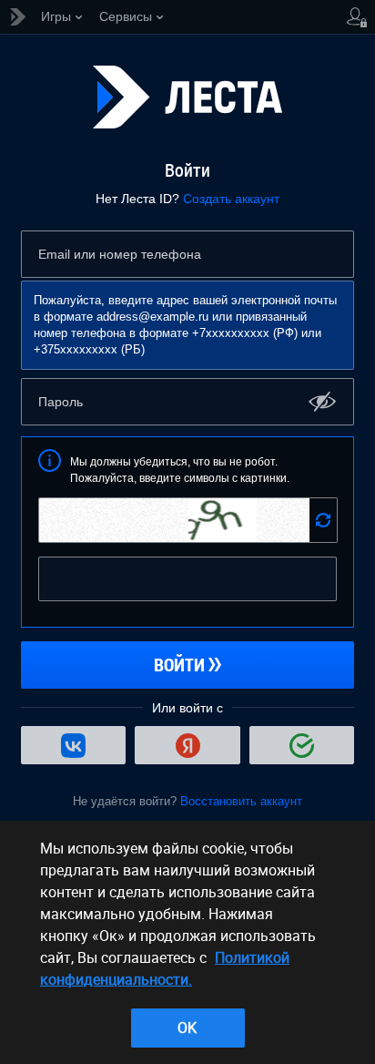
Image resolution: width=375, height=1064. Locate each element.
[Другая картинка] (323, 520)
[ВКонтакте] (73, 745)
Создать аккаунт (231, 198)
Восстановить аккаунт (241, 801)
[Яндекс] (187, 745)
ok (187, 1028)
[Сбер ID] (301, 745)
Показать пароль (323, 401)
